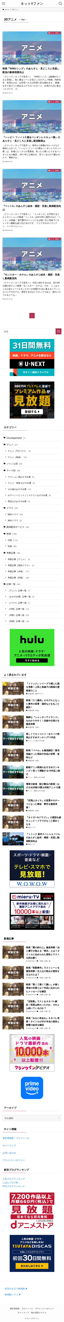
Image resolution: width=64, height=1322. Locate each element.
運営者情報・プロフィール (16, 1137)
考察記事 (13, 552)
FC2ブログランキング (14, 1186)
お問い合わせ (9, 1152)
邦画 (12, 546)
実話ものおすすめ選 (19, 501)
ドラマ (12, 507)
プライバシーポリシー (14, 1160)
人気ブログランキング (14, 1178)
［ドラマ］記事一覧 (19, 602)
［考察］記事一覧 (18, 615)
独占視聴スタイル (38, 1312)
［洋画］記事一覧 (18, 608)
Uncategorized (16, 437)
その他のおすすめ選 (19, 489)
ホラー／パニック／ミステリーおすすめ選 (29, 495)
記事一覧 (13, 584)
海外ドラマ (15, 520)
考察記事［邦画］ (18, 577)
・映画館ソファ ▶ (12, 1294)
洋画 (13, 540)
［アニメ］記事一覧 (19, 590)
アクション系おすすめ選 (21, 476)
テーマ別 (13, 470)
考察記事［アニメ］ (19, 559)
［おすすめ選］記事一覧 (21, 596)
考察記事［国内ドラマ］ (21, 565)
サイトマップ (9, 1145)
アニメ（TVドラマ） (19, 450)
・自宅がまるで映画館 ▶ (15, 1288)
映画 (12, 533)
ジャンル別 (14, 463)
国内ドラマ (15, 514)
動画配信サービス (18, 526)
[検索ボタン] (60, 3)
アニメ (12, 444)
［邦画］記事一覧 (18, 621)
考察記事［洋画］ (18, 571)
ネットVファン (32, 3)
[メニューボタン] (3, 3)
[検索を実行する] (58, 331)
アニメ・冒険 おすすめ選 (21, 482)
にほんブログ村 (10, 1182)
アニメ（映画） (17, 457)
